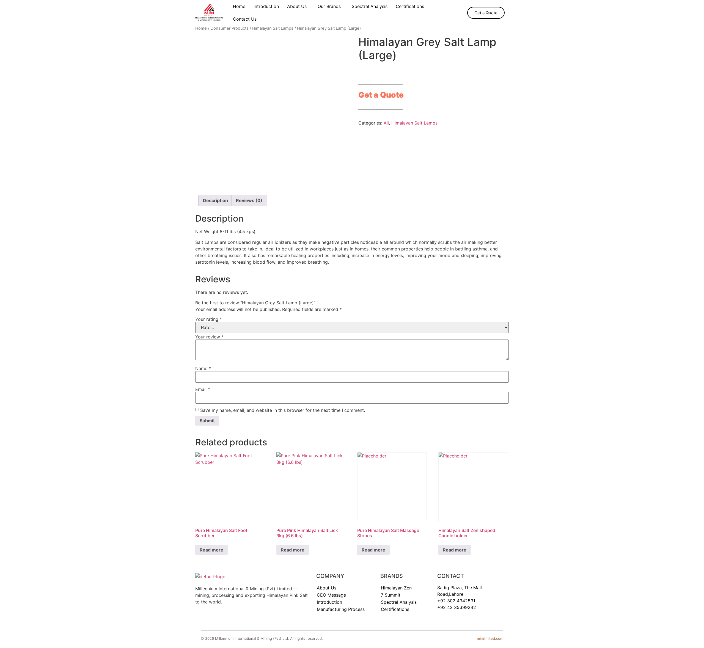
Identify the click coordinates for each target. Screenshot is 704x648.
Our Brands (329, 6)
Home (239, 6)
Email (202, 389)
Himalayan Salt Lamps (272, 28)
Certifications (410, 6)
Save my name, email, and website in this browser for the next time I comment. (282, 410)
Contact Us (245, 19)
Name (203, 368)
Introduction (266, 6)
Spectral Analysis (369, 6)
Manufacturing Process (341, 609)
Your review (209, 337)
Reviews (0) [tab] (249, 200)
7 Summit (390, 595)
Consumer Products (229, 28)
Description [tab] (215, 200)
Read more (211, 550)
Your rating (208, 319)
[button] (298, 6)
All (386, 123)
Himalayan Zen (396, 588)
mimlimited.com (490, 638)
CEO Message (331, 595)
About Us (297, 6)
